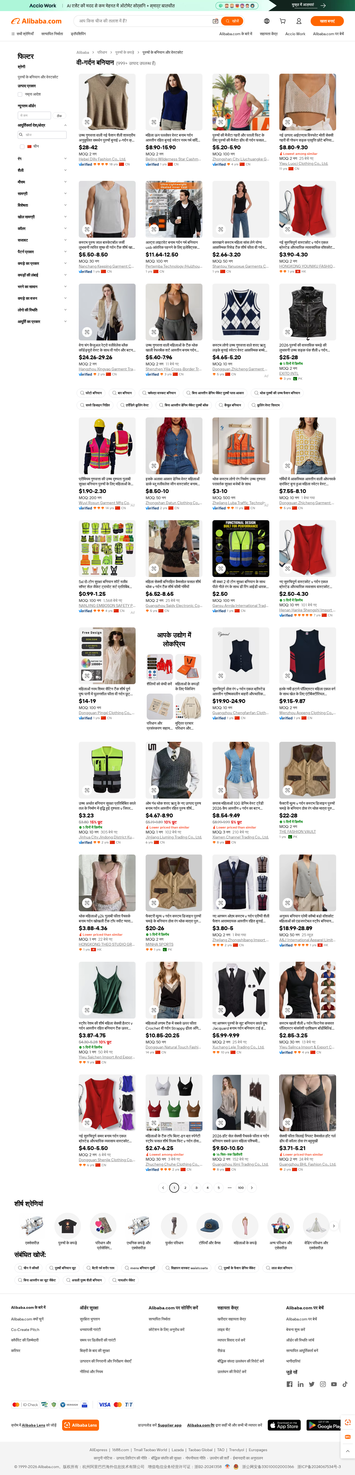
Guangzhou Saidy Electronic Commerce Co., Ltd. (174, 605)
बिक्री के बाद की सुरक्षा (95, 1350)
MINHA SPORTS (159, 944)
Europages (258, 1450)
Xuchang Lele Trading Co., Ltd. (238, 1047)
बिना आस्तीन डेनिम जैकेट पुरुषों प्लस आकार (218, 393)
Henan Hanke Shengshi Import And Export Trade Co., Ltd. (307, 610)
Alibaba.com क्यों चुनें (27, 1319)
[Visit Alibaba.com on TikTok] (345, 1384)
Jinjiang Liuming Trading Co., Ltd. (174, 837)
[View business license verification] (227, 1466)
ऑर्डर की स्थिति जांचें (300, 1340)
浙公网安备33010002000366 (268, 1466)
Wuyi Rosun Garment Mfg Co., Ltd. (107, 503)
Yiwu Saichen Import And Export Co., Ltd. (107, 1057)
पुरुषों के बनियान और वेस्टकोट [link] (163, 52)
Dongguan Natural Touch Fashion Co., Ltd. (174, 1047)
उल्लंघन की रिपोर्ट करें (231, 1371)
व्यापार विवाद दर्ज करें (231, 1340)
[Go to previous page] (163, 1188)
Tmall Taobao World (150, 1450)
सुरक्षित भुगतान (90, 1319)
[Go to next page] (252, 1188)
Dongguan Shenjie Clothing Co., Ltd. (107, 1160)
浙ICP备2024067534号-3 (319, 1466)
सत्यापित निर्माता (159, 1319)
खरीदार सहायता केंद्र (231, 1319)
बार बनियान (125, 393)
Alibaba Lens (33, 1425)
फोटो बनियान (94, 393)
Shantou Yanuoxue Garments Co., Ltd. (240, 266)
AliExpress (98, 1450)
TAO (220, 1450)
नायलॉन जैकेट (126, 1280)
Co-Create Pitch (25, 1329)
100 (241, 1188)
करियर (15, 1350)
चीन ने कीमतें (31, 1268)
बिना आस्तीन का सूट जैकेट (40, 1280)
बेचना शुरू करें (295, 1329)
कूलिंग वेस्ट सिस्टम (268, 405)
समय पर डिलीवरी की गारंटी (98, 1340)
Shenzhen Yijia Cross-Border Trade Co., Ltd (174, 369)
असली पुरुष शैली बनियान (87, 1280)
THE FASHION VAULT (297, 831)
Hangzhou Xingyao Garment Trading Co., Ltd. (107, 369)
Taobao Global (200, 1450)
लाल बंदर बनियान (282, 1268)
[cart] (284, 22)
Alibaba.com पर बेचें (301, 1319)
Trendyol (236, 1450)
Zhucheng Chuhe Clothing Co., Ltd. (174, 1164)
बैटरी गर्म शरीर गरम (103, 1268)
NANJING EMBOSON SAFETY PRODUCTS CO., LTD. (107, 605)
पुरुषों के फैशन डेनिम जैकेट (239, 1268)
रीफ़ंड (221, 1350)
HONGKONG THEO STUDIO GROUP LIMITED (107, 944)
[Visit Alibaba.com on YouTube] (334, 1384)
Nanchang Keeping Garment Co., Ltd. (107, 266)
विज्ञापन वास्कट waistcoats (189, 1268)
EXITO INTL (289, 373)
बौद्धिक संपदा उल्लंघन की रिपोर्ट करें (240, 1361)
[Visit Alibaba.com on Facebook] (289, 1384)
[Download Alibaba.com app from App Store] (284, 1425)
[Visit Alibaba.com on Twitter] (311, 1384)
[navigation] (42, 621)
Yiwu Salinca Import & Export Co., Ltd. (307, 1047)
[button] (215, 21)
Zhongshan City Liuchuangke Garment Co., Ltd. (240, 159)
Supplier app (170, 1425)
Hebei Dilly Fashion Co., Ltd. (102, 159)
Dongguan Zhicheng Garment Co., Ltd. (240, 369)
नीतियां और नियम (91, 1371)
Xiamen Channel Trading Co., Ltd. (240, 837)
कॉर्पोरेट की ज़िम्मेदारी (25, 1340)
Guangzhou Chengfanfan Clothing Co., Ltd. (240, 712)
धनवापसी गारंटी (90, 1329)
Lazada (178, 1450)
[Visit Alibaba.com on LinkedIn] (300, 1384)
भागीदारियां (293, 1361)
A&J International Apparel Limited (307, 940)
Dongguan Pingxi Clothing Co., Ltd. (107, 712)
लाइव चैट (223, 1329)
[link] (348, 1422)
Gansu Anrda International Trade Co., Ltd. (240, 605)
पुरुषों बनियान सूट (65, 1268)
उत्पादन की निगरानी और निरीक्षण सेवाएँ (105, 1361)
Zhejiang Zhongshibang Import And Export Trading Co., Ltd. (240, 940)
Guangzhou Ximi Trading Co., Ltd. (240, 1164)
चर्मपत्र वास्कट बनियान (162, 393)
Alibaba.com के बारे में (28, 1307)
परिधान (102, 52)
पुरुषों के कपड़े (124, 52)
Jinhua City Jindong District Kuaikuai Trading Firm (107, 837)
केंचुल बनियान (232, 405)
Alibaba (83, 52)
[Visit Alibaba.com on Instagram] (323, 1384)
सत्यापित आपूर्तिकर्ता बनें (302, 1350)
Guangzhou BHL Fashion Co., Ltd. (307, 1164)
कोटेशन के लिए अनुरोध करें (166, 1329)
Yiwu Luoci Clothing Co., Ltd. (303, 163)
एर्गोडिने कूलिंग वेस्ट (137, 405)
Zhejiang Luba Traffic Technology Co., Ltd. (240, 503)
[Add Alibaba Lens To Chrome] (80, 1425)
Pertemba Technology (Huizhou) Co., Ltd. (174, 266)
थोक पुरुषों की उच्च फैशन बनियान (280, 393)
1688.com (120, 1450)
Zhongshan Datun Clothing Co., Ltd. (174, 503)
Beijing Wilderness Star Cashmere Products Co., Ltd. (174, 159)
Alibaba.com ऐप (200, 1425)
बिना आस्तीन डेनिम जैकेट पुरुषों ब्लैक (186, 405)
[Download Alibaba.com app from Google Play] (325, 1425)
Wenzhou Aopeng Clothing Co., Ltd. (307, 712)
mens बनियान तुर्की (142, 1268)
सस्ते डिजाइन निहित (98, 405)
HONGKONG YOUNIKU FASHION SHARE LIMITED (307, 266)
